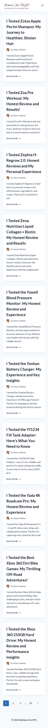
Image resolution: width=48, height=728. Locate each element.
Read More (13, 76)
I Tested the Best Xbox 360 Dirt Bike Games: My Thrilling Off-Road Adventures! (23, 568)
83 (30, 703)
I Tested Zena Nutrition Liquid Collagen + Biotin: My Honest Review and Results (22, 231)
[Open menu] (42, 5)
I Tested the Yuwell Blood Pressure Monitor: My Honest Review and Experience (23, 303)
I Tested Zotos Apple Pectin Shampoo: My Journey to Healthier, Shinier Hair (23, 32)
